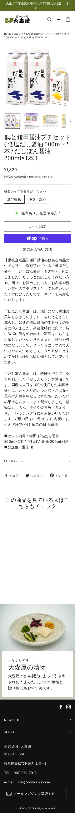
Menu (10, 732)
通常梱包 (14, 199)
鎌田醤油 (18, 33)
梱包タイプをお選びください (25, 191)
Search (12, 720)
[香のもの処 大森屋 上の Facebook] (61, 706)
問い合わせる (14, 461)
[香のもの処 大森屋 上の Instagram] (68, 706)
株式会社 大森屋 (18, 746)
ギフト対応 (37, 199)
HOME (7, 33)
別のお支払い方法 (37, 249)
